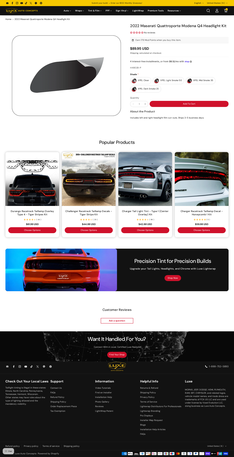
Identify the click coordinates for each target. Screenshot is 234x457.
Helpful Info (149, 381)
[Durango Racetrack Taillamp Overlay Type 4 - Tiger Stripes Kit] (32, 179)
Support (56, 381)
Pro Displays (146, 415)
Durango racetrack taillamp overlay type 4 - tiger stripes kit (32, 213)
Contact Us (56, 388)
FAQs (53, 392)
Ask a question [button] (117, 320)
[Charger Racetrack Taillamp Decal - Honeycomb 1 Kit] (202, 179)
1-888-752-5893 (219, 366)
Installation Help (103, 397)
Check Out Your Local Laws (26, 381)
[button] (67, 10)
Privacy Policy (147, 397)
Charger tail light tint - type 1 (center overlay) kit (145, 213)
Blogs (143, 424)
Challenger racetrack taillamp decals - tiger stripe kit (88, 213)
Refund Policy (57, 397)
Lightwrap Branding (150, 411)
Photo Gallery (102, 401)
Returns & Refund (149, 388)
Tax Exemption (57, 411)
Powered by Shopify (48, 453)
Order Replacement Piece (63, 406)
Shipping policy (72, 446)
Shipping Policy (58, 401)
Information (104, 381)
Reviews (99, 406)
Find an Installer (103, 392)
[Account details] (217, 11)
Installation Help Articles (153, 429)
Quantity (134, 97)
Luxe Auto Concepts (26, 453)
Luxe (188, 381)
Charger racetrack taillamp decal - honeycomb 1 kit (202, 213)
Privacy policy (31, 446)
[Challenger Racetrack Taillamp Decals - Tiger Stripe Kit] (89, 179)
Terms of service (51, 446)
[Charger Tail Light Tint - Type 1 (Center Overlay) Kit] (145, 179)
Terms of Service (148, 401)
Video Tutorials (103, 388)
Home (8, 19)
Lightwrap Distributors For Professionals (160, 406)
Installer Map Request (151, 420)
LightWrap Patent (104, 411)
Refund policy (12, 446)
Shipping (134, 53)
